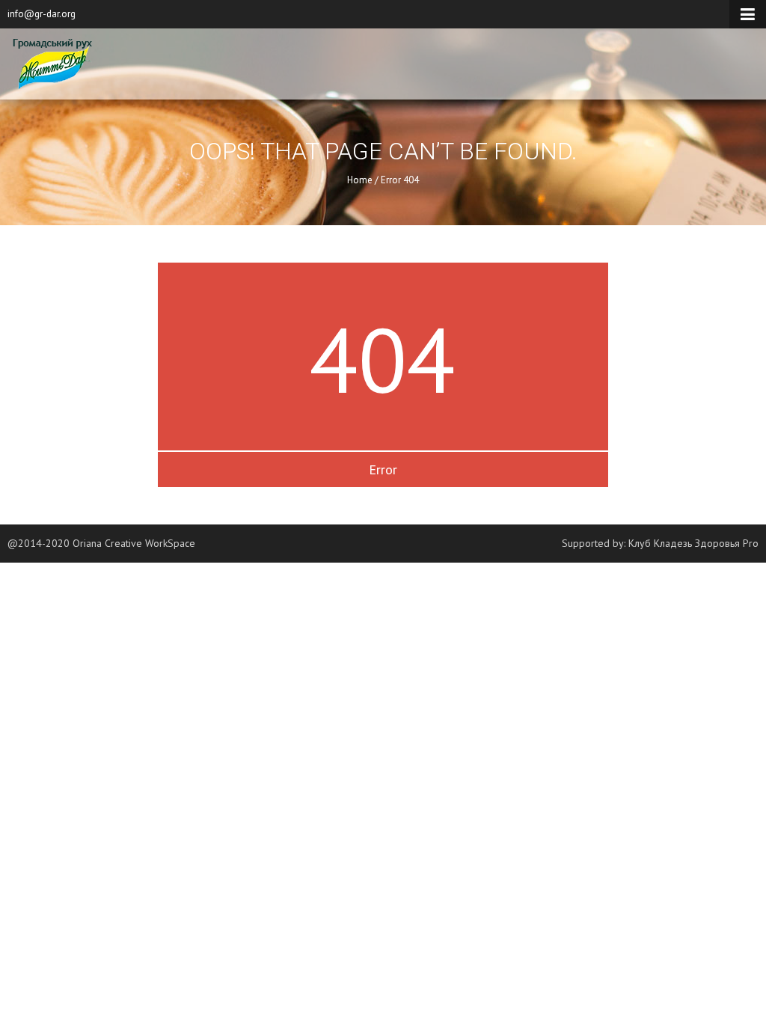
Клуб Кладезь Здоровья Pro (693, 543)
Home (360, 180)
